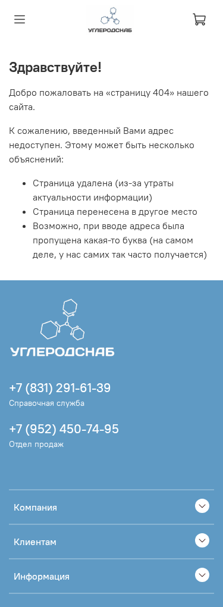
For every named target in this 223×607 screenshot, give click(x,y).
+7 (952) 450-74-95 (64, 429)
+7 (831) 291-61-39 (60, 388)
